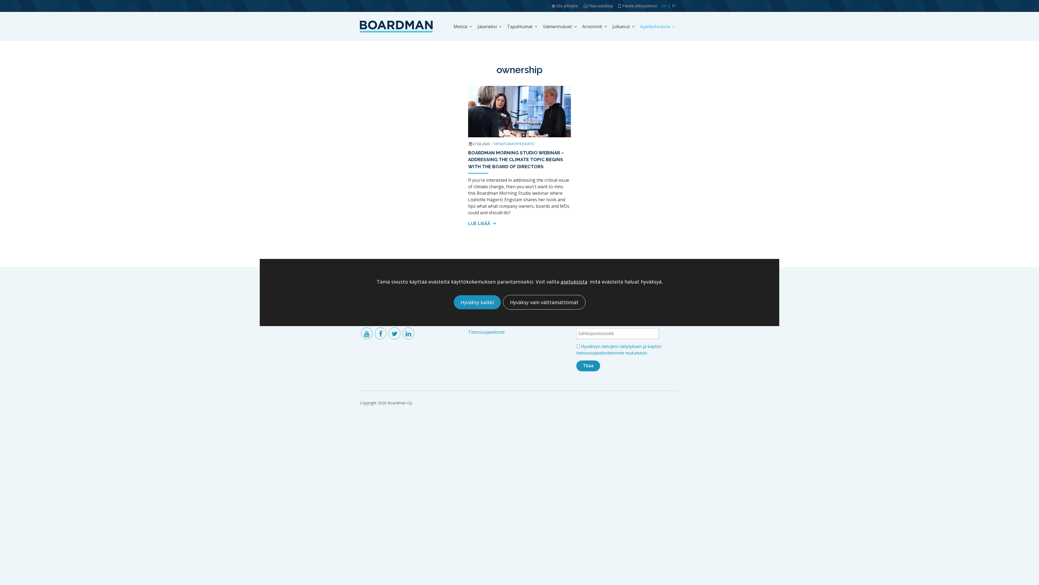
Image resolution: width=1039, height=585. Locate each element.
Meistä (460, 27)
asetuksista (574, 282)
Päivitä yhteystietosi (639, 5)
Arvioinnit (592, 27)
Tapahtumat (519, 27)
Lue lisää (479, 223)
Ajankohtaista (655, 27)
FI (673, 5)
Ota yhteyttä (567, 5)
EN (663, 5)
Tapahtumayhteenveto (514, 143)
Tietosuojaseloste (486, 332)
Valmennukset (557, 27)
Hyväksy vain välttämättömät (544, 302)
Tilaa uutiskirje (600, 5)
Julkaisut (621, 27)
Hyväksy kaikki (477, 302)
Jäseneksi (487, 27)
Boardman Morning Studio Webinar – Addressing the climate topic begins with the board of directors (516, 159)
